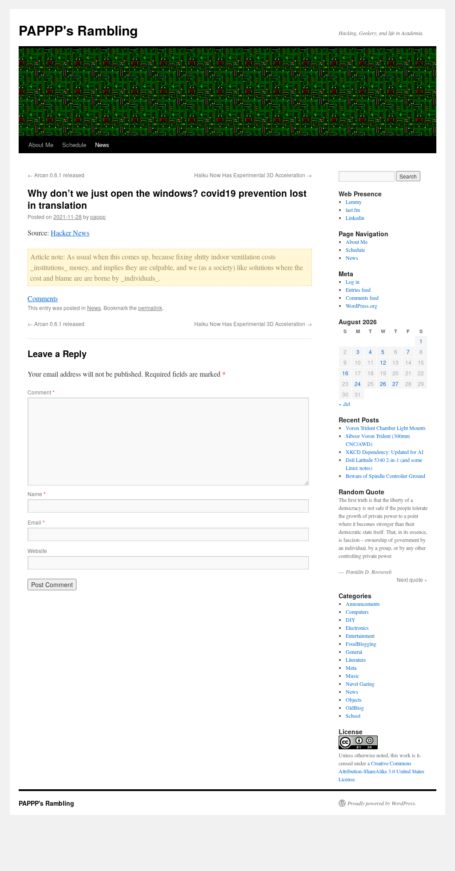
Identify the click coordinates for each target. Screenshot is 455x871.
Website (37, 550)
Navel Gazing (360, 683)
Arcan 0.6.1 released (56, 175)
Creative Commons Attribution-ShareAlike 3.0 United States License (381, 771)
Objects (354, 699)
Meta (351, 667)
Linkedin (355, 217)
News (102, 144)
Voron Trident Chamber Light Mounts (386, 427)
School (353, 715)
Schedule (74, 144)
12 (383, 362)
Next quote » (412, 579)
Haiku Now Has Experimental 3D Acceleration (253, 175)
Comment (41, 392)
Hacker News (70, 232)
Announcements (363, 603)
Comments (43, 298)
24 (358, 383)
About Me (40, 144)
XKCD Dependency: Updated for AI (384, 451)
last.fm (353, 209)
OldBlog (355, 707)
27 (395, 383)
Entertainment (360, 635)
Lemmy (354, 201)
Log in (352, 281)
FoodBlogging (361, 643)
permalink (150, 307)
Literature (356, 659)
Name (37, 493)
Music (352, 675)
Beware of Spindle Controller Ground (385, 475)
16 (345, 373)
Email (36, 522)
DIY (350, 619)
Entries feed (358, 289)
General (354, 651)
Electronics (357, 627)
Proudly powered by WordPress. (381, 803)
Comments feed (362, 297)
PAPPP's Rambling (78, 30)
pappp (98, 216)
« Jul (344, 403)
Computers (357, 611)
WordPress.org (361, 305)
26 (383, 383)
